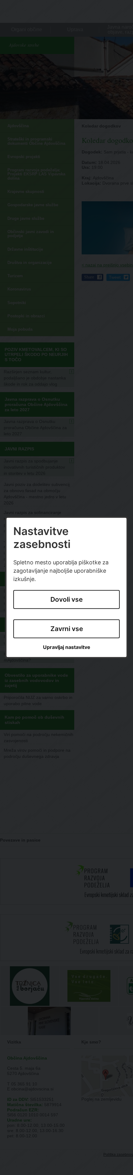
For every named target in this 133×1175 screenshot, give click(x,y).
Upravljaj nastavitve (66, 647)
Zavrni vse (66, 629)
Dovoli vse (66, 600)
